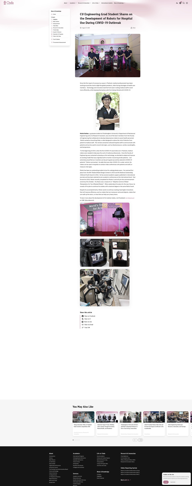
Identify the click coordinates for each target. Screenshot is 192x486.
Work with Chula (53, 480)
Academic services (77, 476)
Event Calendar (56, 39)
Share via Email (88, 324)
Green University (53, 473)
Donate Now (52, 482)
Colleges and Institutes (78, 467)
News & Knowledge (119, 3)
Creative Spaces (77, 483)
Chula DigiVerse (124, 456)
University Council (53, 467)
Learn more (172, 482)
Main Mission (52, 460)
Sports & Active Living (102, 460)
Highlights (55, 19)
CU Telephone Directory (54, 476)
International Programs (78, 456)
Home (54, 14)
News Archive (56, 21)
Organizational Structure (55, 465)
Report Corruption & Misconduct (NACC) (130, 472)
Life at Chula (95, 3)
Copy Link (87, 327)
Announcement (56, 23)
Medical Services (77, 478)
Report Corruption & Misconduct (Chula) (130, 470)
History (51, 458)
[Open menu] (186, 3)
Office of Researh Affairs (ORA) (128, 460)
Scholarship (76, 463)
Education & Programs (58, 34)
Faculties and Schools (78, 465)
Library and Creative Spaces (103, 458)
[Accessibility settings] (177, 3)
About (65, 3)
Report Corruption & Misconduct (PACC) (130, 474)
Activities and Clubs (101, 465)
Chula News (55, 25)
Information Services (78, 482)
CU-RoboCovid (129, 198)
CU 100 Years (52, 461)
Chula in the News (57, 36)
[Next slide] (140, 439)
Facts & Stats (52, 463)
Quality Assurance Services (79, 480)
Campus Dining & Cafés (102, 463)
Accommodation (101, 456)
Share (134, 28)
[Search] (183, 3)
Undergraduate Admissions (79, 458)
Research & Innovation (83, 3)
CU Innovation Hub (125, 458)
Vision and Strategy (53, 471)
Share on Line (88, 322)
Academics (72, 3)
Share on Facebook (89, 316)
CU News (99, 474)
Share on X (87, 319)
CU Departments (53, 475)
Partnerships (56, 30)
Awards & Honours (57, 32)
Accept (165, 482)
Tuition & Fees (76, 461)
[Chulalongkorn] (9, 2)
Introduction (52, 456)
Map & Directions (53, 478)
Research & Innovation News (127, 461)
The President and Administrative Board (58, 469)
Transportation (100, 461)
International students (107, 3)
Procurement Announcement (59, 42)
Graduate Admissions (78, 460)
